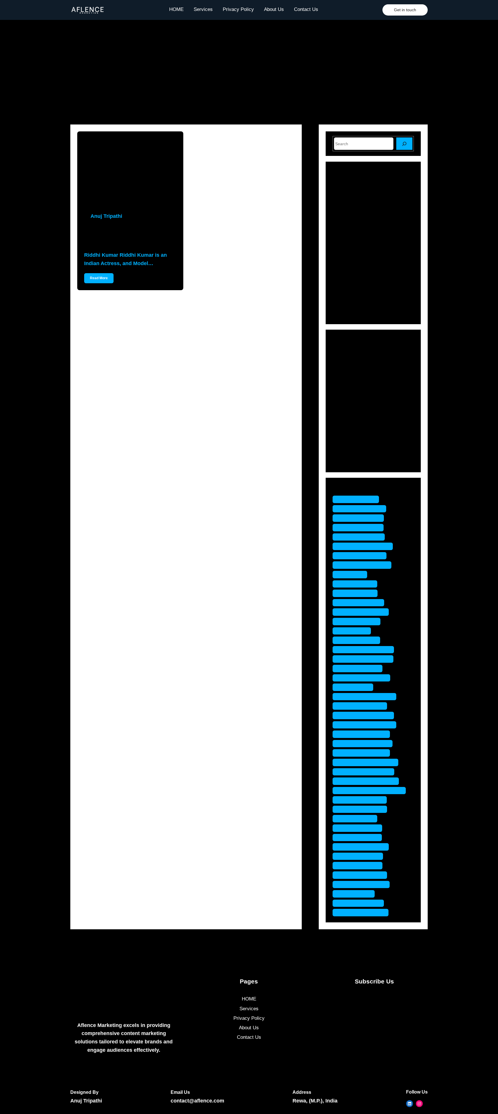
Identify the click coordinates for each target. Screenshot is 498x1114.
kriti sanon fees (358, 593)
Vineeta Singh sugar (363, 912)
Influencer (351, 391)
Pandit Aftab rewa (360, 668)
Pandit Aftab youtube (364, 677)
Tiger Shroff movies (362, 875)
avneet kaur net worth (364, 564)
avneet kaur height (361, 537)
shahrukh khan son (362, 799)
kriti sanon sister (359, 621)
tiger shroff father (360, 837)
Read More (99, 278)
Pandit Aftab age (359, 640)
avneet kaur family (361, 518)
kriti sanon (352, 574)
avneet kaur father (361, 527)
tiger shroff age (357, 818)
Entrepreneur (355, 370)
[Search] (404, 143)
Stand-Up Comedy (360, 451)
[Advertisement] (249, 65)
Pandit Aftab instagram (366, 649)
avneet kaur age (358, 499)
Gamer (348, 381)
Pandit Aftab (354, 630)
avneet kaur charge (362, 508)
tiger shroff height (360, 856)
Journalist (351, 401)
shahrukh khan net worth (368, 781)
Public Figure (355, 421)
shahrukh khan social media (372, 790)
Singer (348, 441)
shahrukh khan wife (362, 809)
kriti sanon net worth (363, 611)
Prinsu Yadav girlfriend (366, 715)
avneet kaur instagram (365, 546)
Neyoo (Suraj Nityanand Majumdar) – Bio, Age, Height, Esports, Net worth (385, 295)
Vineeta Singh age (361, 903)
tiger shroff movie (360, 865)
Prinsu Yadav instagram (367, 724)
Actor (346, 350)
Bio (344, 360)
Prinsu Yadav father (362, 705)
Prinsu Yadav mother (364, 734)
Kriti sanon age (357, 583)
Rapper (348, 431)
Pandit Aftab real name (366, 658)
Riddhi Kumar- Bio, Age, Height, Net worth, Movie (120, 235)
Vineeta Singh (356, 893)
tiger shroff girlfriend (363, 846)
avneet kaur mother (362, 555)
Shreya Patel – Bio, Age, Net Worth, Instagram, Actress (382, 271)
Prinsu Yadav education (367, 696)
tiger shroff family (360, 828)
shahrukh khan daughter (368, 762)
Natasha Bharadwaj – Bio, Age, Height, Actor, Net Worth (384, 197)
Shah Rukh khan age (364, 752)
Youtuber (350, 461)
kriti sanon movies (361, 602)
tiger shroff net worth (364, 884)
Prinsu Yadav (355, 687)
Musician (350, 410)
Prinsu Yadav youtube (365, 743)
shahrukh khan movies (366, 771)
